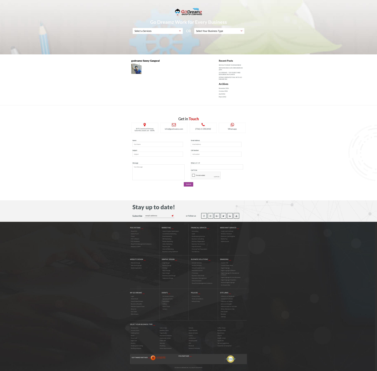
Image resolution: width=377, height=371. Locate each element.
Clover (133, 236)
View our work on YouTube (229, 306)
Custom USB (224, 263)
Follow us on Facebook (227, 296)
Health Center (221, 338)
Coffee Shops (221, 328)
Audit (193, 234)
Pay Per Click (166, 246)
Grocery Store (135, 330)
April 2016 (222, 94)
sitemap (223, 317)
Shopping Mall (193, 341)
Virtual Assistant (196, 281)
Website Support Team (138, 306)
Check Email (134, 299)
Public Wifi (163, 341)
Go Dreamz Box (225, 285)
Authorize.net (225, 241)
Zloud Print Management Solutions (141, 244)
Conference (192, 338)
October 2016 (223, 91)
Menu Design (166, 270)
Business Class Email (198, 275)
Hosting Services (197, 265)
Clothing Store (135, 333)
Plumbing (162, 346)
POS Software (135, 239)
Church (219, 335)
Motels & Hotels (193, 333)
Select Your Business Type (141, 324)
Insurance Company (166, 335)
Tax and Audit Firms (223, 343)
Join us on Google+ (226, 304)
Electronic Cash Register (228, 236)
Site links (224, 293)
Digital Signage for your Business (231, 277)
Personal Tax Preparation (199, 249)
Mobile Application (136, 268)
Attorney (162, 343)
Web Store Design (136, 265)
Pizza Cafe (134, 338)
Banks (133, 335)
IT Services (195, 273)
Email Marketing (167, 236)
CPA (190, 343)
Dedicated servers (197, 270)
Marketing (166, 228)
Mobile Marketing (167, 241)
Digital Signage (225, 268)
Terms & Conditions (197, 299)
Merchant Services (228, 228)
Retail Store (220, 333)
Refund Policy (196, 301)
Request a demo (136, 246)
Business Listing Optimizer (170, 251)
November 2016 (224, 88)
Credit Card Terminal (227, 231)
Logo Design (166, 263)
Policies (194, 293)
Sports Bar (220, 341)
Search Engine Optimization (170, 231)
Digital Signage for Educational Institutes (230, 274)
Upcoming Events (167, 299)
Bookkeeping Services (198, 236)
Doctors (133, 343)
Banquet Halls (221, 330)
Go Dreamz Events (168, 296)
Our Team (134, 311)
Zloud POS (134, 231)
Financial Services (198, 228)
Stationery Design (167, 278)
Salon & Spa (163, 328)
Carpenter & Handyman (224, 346)
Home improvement (166, 348)
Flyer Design (166, 273)
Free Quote (224, 311)
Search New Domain (137, 301)
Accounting (195, 231)
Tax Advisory (195, 251)
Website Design (136, 259)
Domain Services (197, 263)
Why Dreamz (135, 314)
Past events (166, 301)
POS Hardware (135, 241)
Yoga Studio (163, 333)
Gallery (164, 304)
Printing (164, 268)
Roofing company (136, 348)
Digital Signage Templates (228, 280)
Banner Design (166, 265)
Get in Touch (166, 306)
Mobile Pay (224, 239)
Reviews (223, 314)
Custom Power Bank (227, 265)
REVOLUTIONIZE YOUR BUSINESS (230, 65)
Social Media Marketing (169, 234)
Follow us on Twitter (227, 301)
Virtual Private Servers (198, 268)
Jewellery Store (164, 330)
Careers (164, 309)
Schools (191, 328)
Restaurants (134, 328)
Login (132, 296)
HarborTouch (135, 234)
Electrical (191, 346)
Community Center (165, 338)
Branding (224, 259)
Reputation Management (199, 278)
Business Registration (198, 241)
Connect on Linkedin (227, 299)
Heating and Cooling (137, 346)
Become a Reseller (136, 304)
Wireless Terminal (226, 234)
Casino (191, 335)
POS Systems (135, 228)
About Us (133, 309)
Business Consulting (198, 239)
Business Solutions (199, 259)
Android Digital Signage (228, 282)
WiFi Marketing (166, 239)
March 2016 (222, 97)
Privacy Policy (196, 296)
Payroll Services (196, 246)
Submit (188, 184)
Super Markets (193, 330)
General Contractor (194, 348)
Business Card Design (169, 275)
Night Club (134, 341)
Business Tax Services (198, 244)
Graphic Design (168, 259)
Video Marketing (167, 244)
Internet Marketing (167, 249)
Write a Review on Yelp (227, 309)
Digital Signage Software (228, 270)
